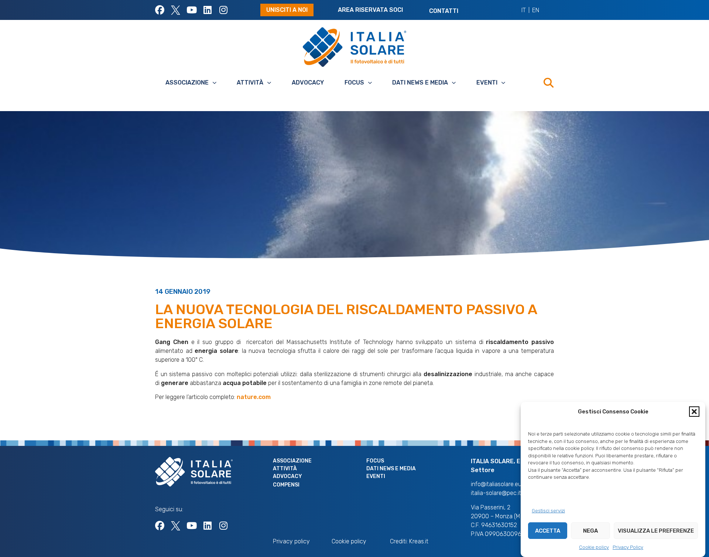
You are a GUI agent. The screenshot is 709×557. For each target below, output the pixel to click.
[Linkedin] (207, 10)
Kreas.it (418, 541)
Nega (590, 530)
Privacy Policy (628, 547)
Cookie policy (594, 547)
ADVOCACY (308, 82)
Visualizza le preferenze (656, 530)
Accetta (547, 530)
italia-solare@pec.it (496, 492)
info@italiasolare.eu (496, 484)
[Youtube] (191, 10)
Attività (250, 82)
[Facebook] (159, 10)
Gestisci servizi (548, 510)
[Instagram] (223, 10)
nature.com (254, 396)
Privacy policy (291, 541)
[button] (694, 411)
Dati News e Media (420, 82)
